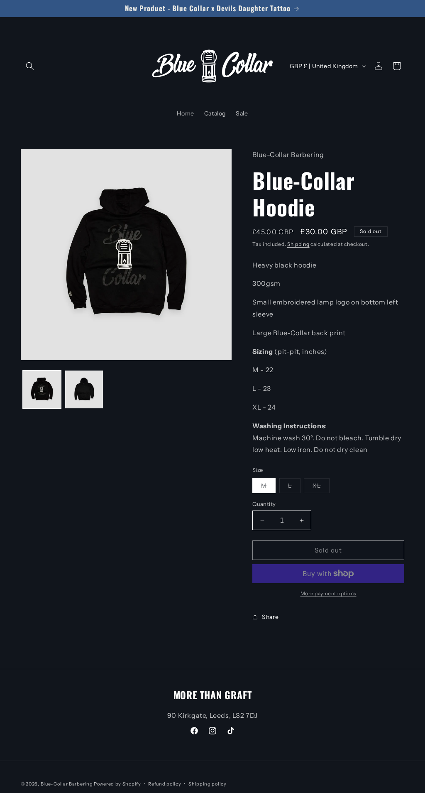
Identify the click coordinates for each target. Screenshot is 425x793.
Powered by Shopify (117, 784)
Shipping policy (207, 784)
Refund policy (164, 784)
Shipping (298, 244)
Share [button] (270, 617)
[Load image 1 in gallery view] (42, 390)
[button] (30, 66)
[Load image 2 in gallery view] (84, 390)
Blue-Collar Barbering (67, 784)
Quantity (264, 504)
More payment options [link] (328, 593)
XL (321, 487)
